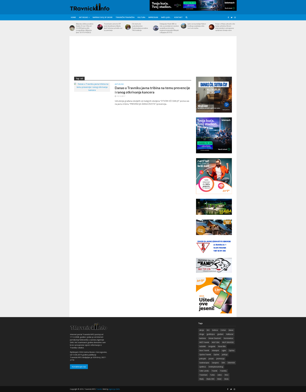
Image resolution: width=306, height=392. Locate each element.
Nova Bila (222, 346)
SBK (223, 362)
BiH (208, 330)
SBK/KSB (231, 362)
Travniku (223, 371)
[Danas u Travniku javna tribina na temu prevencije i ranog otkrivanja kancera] (92, 87)
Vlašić (219, 379)
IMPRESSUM (153, 17)
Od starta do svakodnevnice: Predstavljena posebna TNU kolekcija (140, 27)
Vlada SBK (210, 379)
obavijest (215, 350)
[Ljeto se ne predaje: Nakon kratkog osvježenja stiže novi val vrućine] (183, 26)
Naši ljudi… (166, 17)
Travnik (214, 371)
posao (211, 358)
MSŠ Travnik (204, 342)
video (220, 375)
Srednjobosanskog (216, 367)
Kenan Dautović (215, 338)
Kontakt (178, 17)
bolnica (215, 330)
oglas (224, 350)
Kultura (141, 17)
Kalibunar (229, 334)
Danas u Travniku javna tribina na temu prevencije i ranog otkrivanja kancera (152, 90)
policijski (202, 358)
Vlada (201, 379)
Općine (216, 354)
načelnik (202, 346)
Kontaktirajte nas (79, 366)
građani (220, 334)
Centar (223, 330)
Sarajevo (215, 362)
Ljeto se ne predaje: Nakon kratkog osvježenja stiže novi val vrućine (197, 26)
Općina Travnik (205, 354)
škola (226, 379)
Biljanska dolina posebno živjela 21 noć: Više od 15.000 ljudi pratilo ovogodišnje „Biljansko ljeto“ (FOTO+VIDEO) (84, 28)
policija (224, 354)
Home (73, 17)
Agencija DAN (114, 389)
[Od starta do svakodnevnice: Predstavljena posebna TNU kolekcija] (128, 27)
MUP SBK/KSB (228, 342)
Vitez (226, 375)
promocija (220, 358)
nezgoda (211, 346)
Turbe (212, 375)
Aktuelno (83, 17)
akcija (201, 330)
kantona (202, 338)
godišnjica (211, 334)
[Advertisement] (153, 59)
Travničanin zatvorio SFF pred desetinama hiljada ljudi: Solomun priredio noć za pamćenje (113, 27)
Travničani (203, 375)
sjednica (202, 367)
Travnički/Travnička (125, 17)
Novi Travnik (204, 350)
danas (231, 330)
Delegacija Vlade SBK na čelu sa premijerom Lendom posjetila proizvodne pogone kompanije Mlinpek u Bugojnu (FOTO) (169, 28)
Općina (231, 350)
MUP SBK (215, 342)
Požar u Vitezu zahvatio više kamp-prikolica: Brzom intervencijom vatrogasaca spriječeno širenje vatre (225, 27)
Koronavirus (228, 338)
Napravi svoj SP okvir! (102, 17)
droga (201, 334)
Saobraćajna (204, 362)
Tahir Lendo (204, 371)
